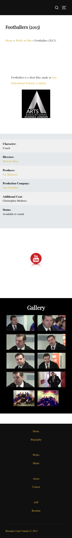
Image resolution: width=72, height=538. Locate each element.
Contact (36, 487)
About (36, 478)
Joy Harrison (10, 174)
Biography (36, 439)
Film (29, 40)
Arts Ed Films (10, 187)
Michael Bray (10, 161)
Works (19, 40)
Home (9, 40)
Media (36, 463)
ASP (36, 502)
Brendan (36, 510)
